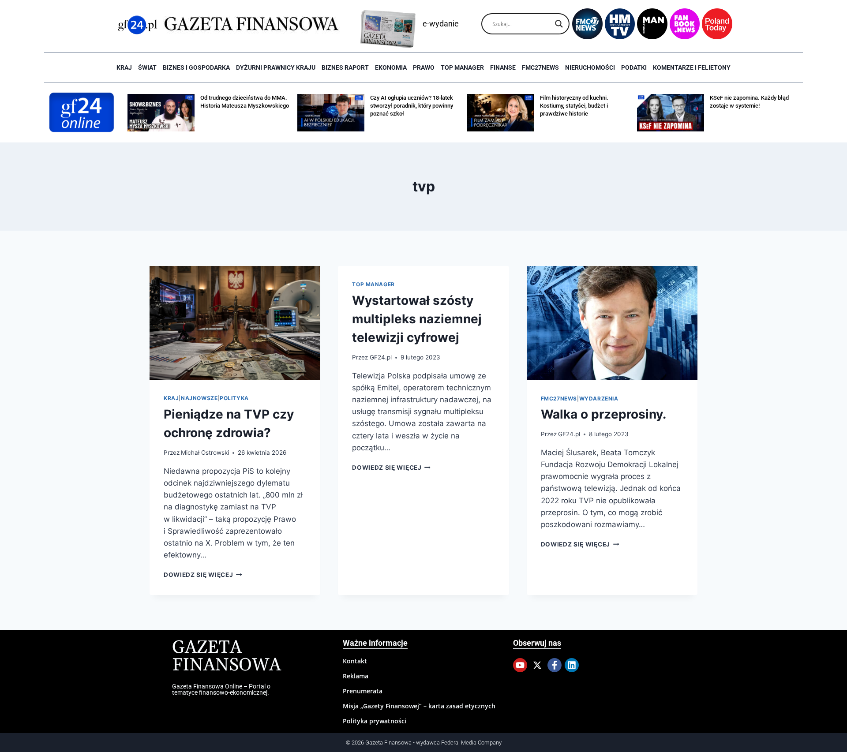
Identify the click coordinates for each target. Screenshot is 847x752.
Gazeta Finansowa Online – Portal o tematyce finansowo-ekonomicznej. (221, 689)
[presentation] (235, 323)
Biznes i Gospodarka (196, 67)
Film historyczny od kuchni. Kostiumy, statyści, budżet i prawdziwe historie (574, 105)
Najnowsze (199, 398)
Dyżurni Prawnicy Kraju (275, 67)
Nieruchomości (590, 67)
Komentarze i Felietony (692, 67)
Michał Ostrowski (205, 452)
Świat (147, 67)
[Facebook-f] (554, 665)
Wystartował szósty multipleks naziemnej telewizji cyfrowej (417, 319)
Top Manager (462, 67)
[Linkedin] (572, 665)
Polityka (234, 398)
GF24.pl (381, 357)
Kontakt (355, 661)
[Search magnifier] (559, 24)
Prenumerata (362, 691)
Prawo (424, 67)
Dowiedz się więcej (203, 574)
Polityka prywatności (374, 721)
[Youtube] (520, 665)
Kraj (124, 67)
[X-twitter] (537, 665)
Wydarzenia (598, 398)
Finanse (503, 67)
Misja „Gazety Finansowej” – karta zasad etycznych (419, 706)
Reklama (355, 676)
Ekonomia (391, 67)
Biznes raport (345, 67)
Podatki (634, 67)
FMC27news (540, 67)
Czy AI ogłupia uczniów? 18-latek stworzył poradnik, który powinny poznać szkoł (411, 105)
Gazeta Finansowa (226, 656)
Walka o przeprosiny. (603, 414)
